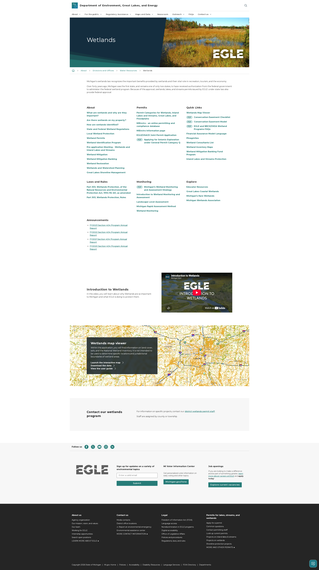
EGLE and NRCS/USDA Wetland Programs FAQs (210, 127)
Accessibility (134, 565)
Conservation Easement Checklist (212, 117)
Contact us (203, 14)
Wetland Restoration (98, 163)
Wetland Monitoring (147, 211)
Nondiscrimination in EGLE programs (177, 527)
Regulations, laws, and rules (173, 541)
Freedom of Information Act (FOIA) (176, 520)
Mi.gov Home (110, 565)
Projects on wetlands (215, 540)
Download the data (101, 365)
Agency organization (81, 520)
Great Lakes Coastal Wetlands (202, 191)
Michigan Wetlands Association (203, 200)
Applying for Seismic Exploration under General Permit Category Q (162, 141)
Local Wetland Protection (100, 133)
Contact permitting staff (217, 530)
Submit (137, 483)
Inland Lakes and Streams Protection (206, 159)
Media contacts (123, 520)
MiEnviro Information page (151, 130)
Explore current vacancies (225, 485)
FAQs (191, 14)
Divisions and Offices (103, 70)
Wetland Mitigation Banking (102, 159)
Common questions (215, 526)
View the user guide (102, 368)
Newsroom (162, 14)
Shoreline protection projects (219, 544)
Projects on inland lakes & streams (221, 537)
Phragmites (192, 138)
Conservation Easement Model (210, 122)
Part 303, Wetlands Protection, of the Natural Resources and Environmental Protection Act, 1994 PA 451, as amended (109, 190)
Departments (205, 565)
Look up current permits (217, 533)
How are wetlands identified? (103, 125)
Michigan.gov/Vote (176, 482)
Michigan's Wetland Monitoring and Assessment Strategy (161, 188)
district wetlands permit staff (200, 411)
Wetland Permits (96, 138)
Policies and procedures (171, 537)
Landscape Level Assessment (152, 202)
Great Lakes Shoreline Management (106, 172)
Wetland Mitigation (97, 154)
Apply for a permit (214, 523)
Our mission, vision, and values (85, 523)
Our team (76, 527)
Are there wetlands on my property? (106, 120)
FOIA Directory (189, 565)
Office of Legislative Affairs (173, 534)
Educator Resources (197, 187)
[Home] (73, 70)
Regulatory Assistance (117, 14)
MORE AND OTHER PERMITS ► (220, 547)
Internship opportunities (82, 534)
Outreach (177, 14)
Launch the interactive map (106, 362)
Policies (122, 565)
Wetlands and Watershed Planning (105, 168)
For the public (92, 14)
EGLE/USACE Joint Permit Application (156, 135)
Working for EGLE (79, 530)
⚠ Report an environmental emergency (134, 527)
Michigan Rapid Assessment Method (156, 206)
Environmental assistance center (131, 530)
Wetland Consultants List (200, 142)
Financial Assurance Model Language (206, 133)
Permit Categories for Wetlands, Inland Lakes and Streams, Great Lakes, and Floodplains (158, 116)
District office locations (127, 523)
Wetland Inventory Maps (199, 147)
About (75, 14)
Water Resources (128, 70)
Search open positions (81, 537)
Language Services (171, 565)
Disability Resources (151, 565)
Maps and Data (142, 14)
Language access (169, 523)
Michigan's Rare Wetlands (200, 196)
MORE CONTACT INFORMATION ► (132, 534)
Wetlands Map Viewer (198, 113)
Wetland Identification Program (104, 142)
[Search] (245, 5)
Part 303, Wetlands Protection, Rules (106, 197)
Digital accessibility (169, 530)
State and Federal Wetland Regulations (108, 129)
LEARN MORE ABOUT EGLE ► (85, 541)
